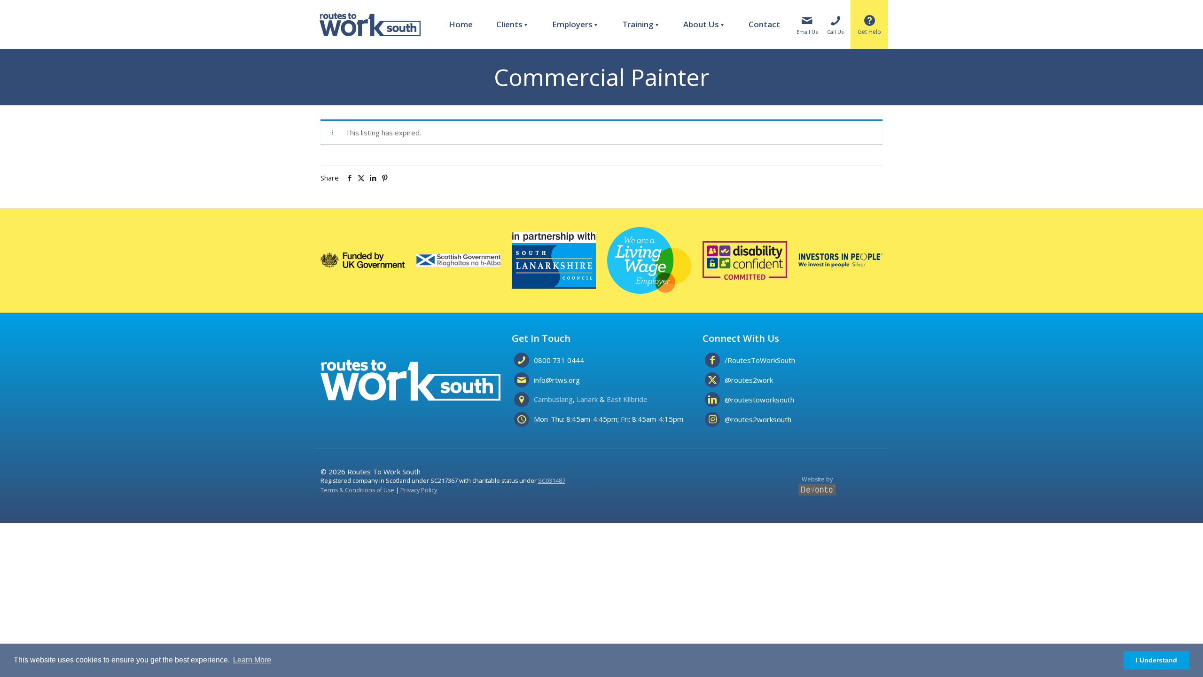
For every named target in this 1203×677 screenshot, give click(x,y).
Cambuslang (553, 399)
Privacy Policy (418, 490)
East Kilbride (627, 399)
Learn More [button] (252, 660)
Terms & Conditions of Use (357, 490)
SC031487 (551, 481)
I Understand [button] (1156, 660)
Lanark (587, 399)
